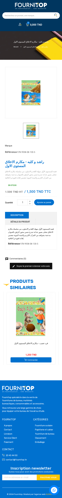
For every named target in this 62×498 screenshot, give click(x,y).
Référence (11, 152)
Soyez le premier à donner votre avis (31, 266)
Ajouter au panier (44, 202)
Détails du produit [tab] (20, 222)
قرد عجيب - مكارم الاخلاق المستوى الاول (31, 343)
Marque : (9, 146)
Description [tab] (17, 215)
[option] (31, 131)
